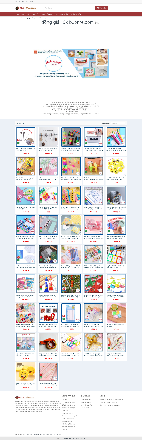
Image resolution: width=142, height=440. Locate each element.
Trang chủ (18, 2)
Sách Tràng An (80, 438)
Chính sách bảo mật (68, 402)
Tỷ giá (27, 434)
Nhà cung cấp (26, 18)
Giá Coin (58, 434)
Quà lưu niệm (76, 14)
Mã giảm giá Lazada (68, 424)
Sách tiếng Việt (33, 14)
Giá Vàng (46, 434)
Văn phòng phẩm (62, 14)
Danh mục (25, 2)
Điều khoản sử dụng (68, 405)
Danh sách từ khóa (68, 418)
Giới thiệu (32, 2)
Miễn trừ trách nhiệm (68, 408)
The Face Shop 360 (36, 434)
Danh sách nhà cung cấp (70, 416)
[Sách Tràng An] (24, 397)
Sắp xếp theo (106, 123)
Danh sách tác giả (68, 413)
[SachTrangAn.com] (25, 8)
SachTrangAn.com (68, 438)
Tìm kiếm (102, 8)
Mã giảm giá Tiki (67, 421)
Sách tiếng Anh (47, 14)
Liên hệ (39, 2)
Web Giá (52, 434)
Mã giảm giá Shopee (68, 426)
